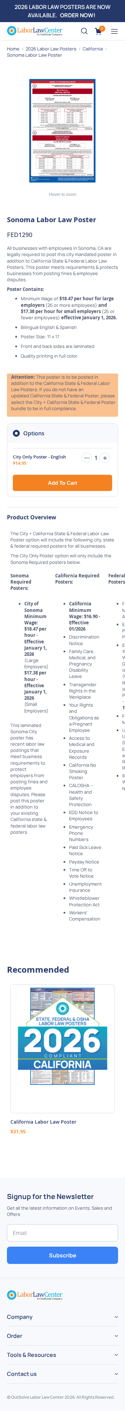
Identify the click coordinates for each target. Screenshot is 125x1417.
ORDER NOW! (77, 15)
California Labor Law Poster (43, 1121)
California (93, 49)
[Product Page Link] (62, 1048)
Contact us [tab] (22, 1374)
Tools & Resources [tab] (31, 1355)
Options (33, 433)
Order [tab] (14, 1336)
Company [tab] (20, 1317)
